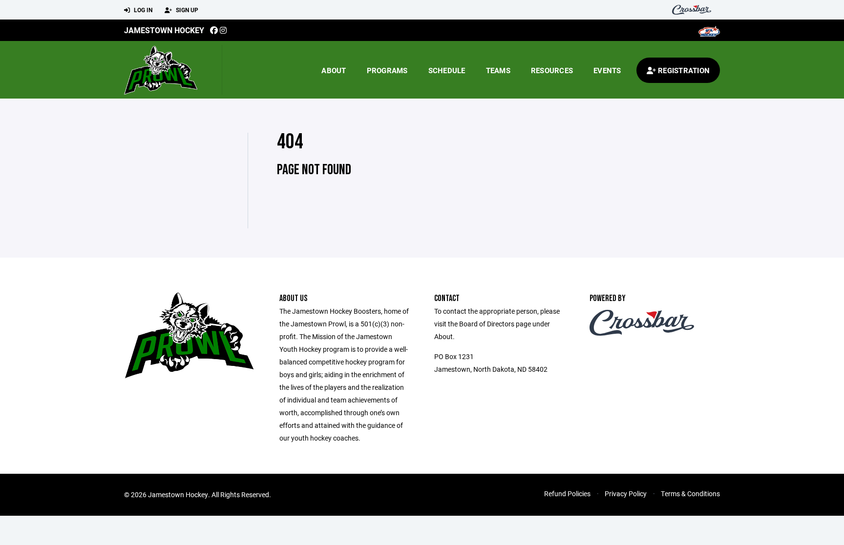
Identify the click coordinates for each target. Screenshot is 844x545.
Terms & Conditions (690, 493)
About (333, 70)
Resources (552, 70)
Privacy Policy (626, 493)
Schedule (446, 70)
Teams (498, 70)
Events (607, 70)
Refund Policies (567, 493)
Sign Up (186, 10)
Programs (387, 70)
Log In (142, 10)
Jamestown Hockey (164, 30)
